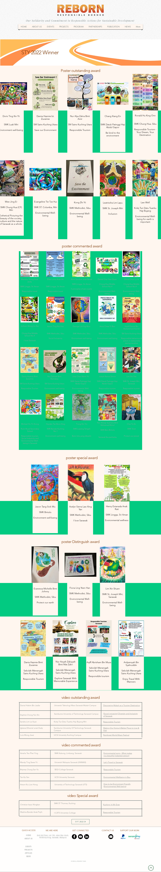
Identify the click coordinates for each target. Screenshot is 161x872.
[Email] (110, 836)
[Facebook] (74, 836)
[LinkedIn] (86, 836)
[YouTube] (80, 836)
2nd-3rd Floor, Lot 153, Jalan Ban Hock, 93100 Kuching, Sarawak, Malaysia (53, 836)
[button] (78, 26)
